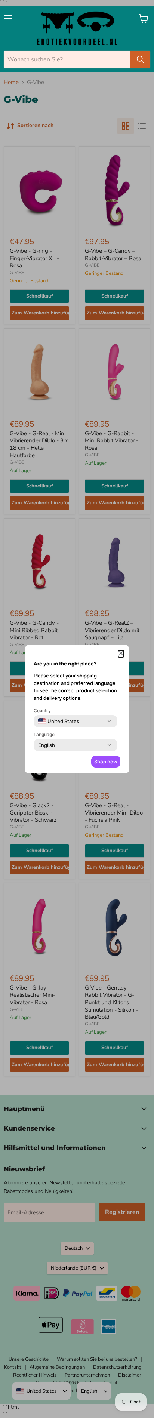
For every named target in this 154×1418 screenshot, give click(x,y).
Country (42, 710)
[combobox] (58, 721)
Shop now (105, 762)
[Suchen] (140, 59)
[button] (121, 653)
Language (44, 734)
